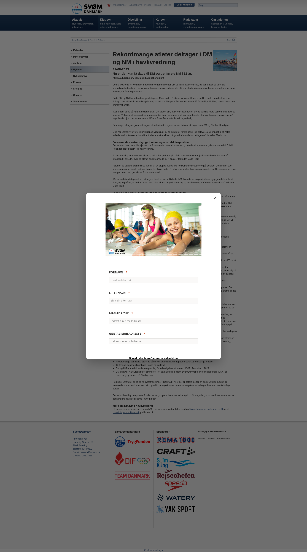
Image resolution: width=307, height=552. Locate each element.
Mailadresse (119, 313)
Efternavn (117, 293)
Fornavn (116, 272)
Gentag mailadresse (125, 334)
